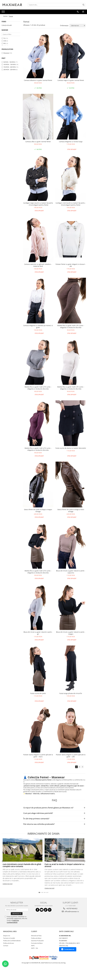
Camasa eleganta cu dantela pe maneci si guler (38, 326)
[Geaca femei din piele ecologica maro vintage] (70, 484)
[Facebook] (37, 910)
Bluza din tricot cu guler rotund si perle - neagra (70, 633)
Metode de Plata (36, 936)
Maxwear (6, 53)
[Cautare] (83, 5)
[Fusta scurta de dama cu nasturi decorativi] (70, 423)
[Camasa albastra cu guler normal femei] (38, 55)
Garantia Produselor (37, 941)
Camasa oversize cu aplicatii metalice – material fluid (38, 265)
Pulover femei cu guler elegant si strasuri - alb (71, 265)
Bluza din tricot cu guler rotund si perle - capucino (70, 572)
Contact (5, 946)
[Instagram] (49, 910)
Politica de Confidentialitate (13, 921)
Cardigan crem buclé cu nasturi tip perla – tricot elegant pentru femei (71, 204)
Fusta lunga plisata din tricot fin (70, 693)
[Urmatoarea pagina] (82, 766)
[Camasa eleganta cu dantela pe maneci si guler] (38, 300)
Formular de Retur (37, 943)
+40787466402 (71, 908)
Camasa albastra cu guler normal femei (38, 80)
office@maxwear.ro (71, 911)
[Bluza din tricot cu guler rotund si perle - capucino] (70, 546)
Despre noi (6, 936)
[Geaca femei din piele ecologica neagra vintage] (38, 484)
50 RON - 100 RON (9, 62)
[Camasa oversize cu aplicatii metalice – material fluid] (38, 239)
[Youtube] (41, 910)
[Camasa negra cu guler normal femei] (70, 55)
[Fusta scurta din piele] (38, 668)
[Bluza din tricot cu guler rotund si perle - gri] (38, 607)
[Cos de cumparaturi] (83, 12)
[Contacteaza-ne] (77, 12)
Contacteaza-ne (69, 949)
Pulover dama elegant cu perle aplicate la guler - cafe (70, 756)
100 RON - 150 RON (10, 64)
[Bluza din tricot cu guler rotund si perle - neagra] (70, 607)
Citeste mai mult (7, 884)
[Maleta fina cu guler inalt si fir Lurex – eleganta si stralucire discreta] (70, 300)
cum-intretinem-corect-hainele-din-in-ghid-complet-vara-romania (22, 865)
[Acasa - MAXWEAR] (12, 5)
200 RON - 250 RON (10, 69)
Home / (6, 16)
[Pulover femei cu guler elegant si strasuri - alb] (70, 239)
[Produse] (3, 12)
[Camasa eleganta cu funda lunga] (70, 116)
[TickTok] (45, 910)
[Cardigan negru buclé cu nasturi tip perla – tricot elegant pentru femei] (38, 178)
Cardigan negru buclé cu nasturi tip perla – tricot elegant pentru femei (38, 204)
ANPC (33, 946)
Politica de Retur (36, 938)
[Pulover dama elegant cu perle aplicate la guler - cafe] (70, 730)
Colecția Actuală (7, 25)
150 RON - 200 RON (10, 67)
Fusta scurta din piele (38, 693)
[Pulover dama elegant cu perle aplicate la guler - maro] (38, 730)
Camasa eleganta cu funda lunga (70, 142)
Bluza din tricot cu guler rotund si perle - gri (38, 633)
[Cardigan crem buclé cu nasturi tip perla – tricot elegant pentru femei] (70, 178)
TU (4, 38)
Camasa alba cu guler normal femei (38, 142)
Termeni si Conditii (9, 938)
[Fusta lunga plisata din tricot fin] (70, 668)
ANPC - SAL (34, 948)
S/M (5, 41)
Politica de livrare (8, 943)
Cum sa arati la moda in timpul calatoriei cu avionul (64, 865)
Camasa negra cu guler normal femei (71, 80)
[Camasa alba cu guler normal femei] (38, 116)
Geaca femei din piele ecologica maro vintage (70, 510)
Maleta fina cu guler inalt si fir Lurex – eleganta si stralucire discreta (70, 326)
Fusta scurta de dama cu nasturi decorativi (70, 448)
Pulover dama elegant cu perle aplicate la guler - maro (38, 756)
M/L (5, 43)
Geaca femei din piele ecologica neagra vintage (38, 510)
